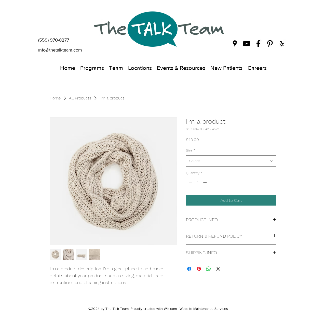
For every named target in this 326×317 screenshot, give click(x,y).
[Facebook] (258, 43)
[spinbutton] (197, 182)
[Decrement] (190, 182)
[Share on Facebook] (189, 269)
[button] (92, 67)
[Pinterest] (270, 43)
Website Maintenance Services (204, 309)
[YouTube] (246, 43)
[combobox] (231, 161)
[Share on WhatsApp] (209, 269)
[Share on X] (218, 269)
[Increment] (205, 182)
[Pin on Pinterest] (199, 269)
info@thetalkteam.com (60, 50)
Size (190, 150)
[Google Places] (234, 43)
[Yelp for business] (281, 43)
